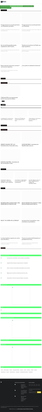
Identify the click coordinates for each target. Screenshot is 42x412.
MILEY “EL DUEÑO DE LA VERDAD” (10, 220)
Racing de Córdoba (16, 369)
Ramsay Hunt (3, 372)
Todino (11, 369)
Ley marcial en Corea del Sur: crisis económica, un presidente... (30, 221)
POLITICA (3, 78)
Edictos (3, 248)
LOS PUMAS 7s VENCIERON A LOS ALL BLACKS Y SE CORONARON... (20, 181)
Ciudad (35, 369)
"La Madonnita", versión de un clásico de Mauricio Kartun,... (7, 119)
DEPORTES (3, 169)
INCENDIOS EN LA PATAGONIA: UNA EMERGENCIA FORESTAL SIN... (10, 203)
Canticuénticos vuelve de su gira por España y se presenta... (35, 119)
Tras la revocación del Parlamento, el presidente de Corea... (31, 239)
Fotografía (17, 372)
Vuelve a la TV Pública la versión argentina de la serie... (20, 119)
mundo (3, 188)
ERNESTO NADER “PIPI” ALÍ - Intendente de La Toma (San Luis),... (10, 145)
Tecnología (4, 125)
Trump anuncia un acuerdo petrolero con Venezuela (31, 25)
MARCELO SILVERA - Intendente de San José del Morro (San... (10, 162)
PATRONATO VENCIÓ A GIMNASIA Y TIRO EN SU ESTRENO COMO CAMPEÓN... (7, 181)
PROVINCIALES (4, 129)
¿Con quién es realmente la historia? (31, 65)
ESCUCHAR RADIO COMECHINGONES (16, 6)
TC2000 (32, 369)
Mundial (28, 369)
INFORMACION (4, 82)
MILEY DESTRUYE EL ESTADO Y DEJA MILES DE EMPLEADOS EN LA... (31, 203)
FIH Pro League (6, 369)
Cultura (8, 372)
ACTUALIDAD (4, 10)
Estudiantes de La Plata (24, 372)
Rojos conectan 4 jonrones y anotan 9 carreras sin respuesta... (10, 66)
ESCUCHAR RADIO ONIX (5, 6)
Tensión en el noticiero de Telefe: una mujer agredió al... (31, 46)
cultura (3, 104)
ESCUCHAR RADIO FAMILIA (28, 6)
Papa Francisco (12, 372)
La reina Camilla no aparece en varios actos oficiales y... (10, 239)
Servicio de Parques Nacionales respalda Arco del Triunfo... (8, 46)
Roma (25, 369)
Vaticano (21, 369)
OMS (2, 369)
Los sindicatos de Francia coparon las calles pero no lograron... (24, 392)
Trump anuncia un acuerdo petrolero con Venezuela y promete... (10, 25)
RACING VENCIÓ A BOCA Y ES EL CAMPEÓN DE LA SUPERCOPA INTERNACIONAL (34, 182)
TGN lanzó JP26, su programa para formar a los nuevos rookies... (9, 98)
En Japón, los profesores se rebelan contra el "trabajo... (24, 386)
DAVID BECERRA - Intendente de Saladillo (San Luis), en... (30, 145)
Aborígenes (30, 372)
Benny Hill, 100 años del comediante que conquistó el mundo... (23, 398)
